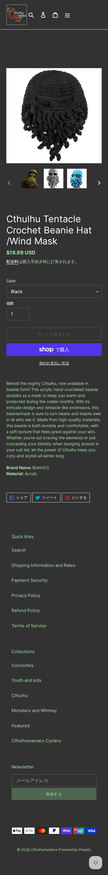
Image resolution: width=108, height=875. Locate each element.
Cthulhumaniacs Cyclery (36, 740)
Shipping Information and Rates (43, 565)
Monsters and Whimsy (34, 710)
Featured (21, 725)
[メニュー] (67, 15)
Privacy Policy (26, 595)
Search (19, 550)
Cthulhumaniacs (44, 849)
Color (11, 281)
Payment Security (30, 580)
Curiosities (23, 665)
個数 (10, 303)
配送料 (12, 261)
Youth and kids (26, 680)
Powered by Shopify (74, 849)
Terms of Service (29, 625)
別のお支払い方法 (54, 363)
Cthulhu (20, 695)
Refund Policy (26, 610)
